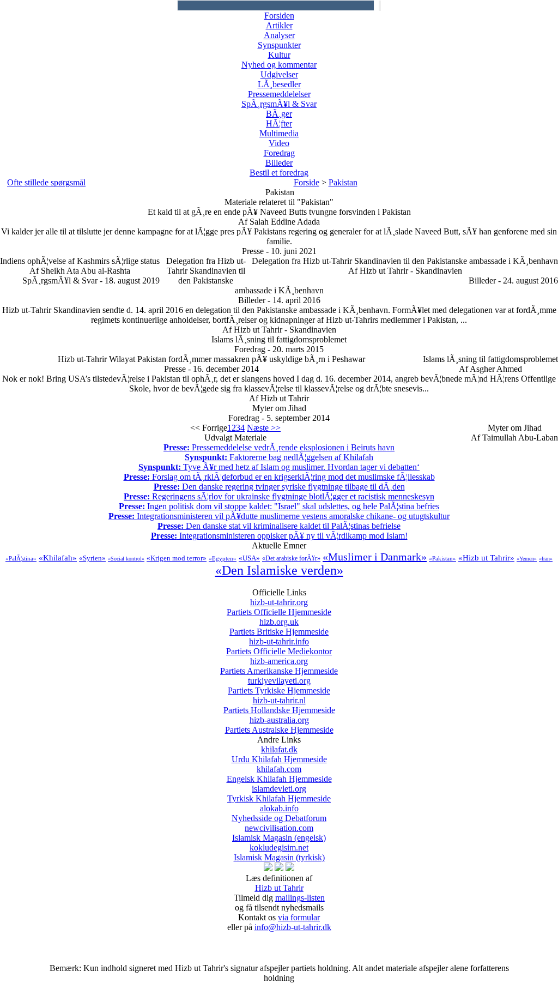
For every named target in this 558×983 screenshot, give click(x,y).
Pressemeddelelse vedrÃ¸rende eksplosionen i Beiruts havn (279, 447)
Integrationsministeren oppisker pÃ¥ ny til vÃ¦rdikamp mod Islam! (279, 535)
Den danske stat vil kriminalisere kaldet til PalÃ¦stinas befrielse (279, 525)
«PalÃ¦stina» (21, 558)
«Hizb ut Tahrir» (486, 557)
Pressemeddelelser (279, 94)
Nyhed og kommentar (279, 64)
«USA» (249, 558)
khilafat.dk (279, 754)
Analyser (279, 35)
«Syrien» (92, 558)
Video (279, 143)
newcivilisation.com (279, 832)
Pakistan (343, 182)
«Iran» (546, 559)
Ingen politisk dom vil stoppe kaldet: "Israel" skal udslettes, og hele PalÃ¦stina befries (279, 506)
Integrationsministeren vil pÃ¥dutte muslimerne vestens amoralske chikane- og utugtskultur (279, 516)
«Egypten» (222, 558)
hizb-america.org (279, 666)
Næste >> (264, 427)
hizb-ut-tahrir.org (279, 607)
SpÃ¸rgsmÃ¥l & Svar (279, 103)
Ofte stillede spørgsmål (46, 182)
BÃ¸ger (279, 113)
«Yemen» (527, 559)
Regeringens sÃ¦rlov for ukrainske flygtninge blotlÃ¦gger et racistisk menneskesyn (279, 496)
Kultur (279, 54)
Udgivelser (279, 74)
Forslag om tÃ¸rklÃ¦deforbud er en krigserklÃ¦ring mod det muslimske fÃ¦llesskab (279, 476)
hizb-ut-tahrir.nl (279, 705)
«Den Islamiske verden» (279, 570)
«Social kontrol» (126, 559)
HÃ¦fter (279, 123)
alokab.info (279, 813)
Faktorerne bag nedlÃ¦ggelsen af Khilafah (279, 457)
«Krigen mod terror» (177, 558)
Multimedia (279, 133)
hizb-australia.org (279, 724)
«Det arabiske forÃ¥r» (291, 558)
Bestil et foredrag (279, 172)
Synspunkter (279, 45)
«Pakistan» (442, 558)
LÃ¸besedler (279, 84)
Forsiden (279, 15)
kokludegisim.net (279, 852)
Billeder (279, 162)
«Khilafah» (58, 557)
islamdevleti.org (279, 793)
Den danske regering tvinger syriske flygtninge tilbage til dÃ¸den (279, 486)
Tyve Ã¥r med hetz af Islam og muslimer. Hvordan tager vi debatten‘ (279, 467)
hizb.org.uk (279, 626)
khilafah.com (279, 773)
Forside (306, 182)
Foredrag (279, 153)
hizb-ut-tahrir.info (279, 646)
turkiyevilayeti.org (279, 685)
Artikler (279, 25)
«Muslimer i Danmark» (375, 557)
